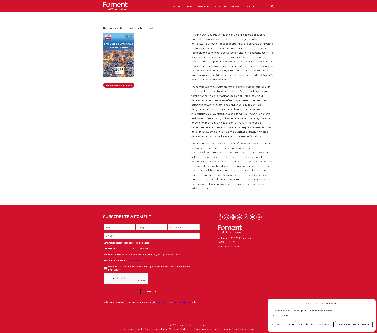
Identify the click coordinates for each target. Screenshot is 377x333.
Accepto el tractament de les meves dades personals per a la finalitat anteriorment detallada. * (149, 268)
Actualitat (163, 329)
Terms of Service (182, 302)
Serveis (174, 329)
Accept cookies (283, 324)
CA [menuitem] (260, 6)
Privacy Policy (162, 302)
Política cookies (222, 329)
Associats (138, 329)
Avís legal (184, 329)
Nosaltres (127, 329)
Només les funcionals (315, 324)
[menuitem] (262, 6)
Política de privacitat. (138, 260)
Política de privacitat (201, 329)
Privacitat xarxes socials (243, 329)
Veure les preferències (354, 324)
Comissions (151, 329)
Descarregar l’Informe (118, 85)
